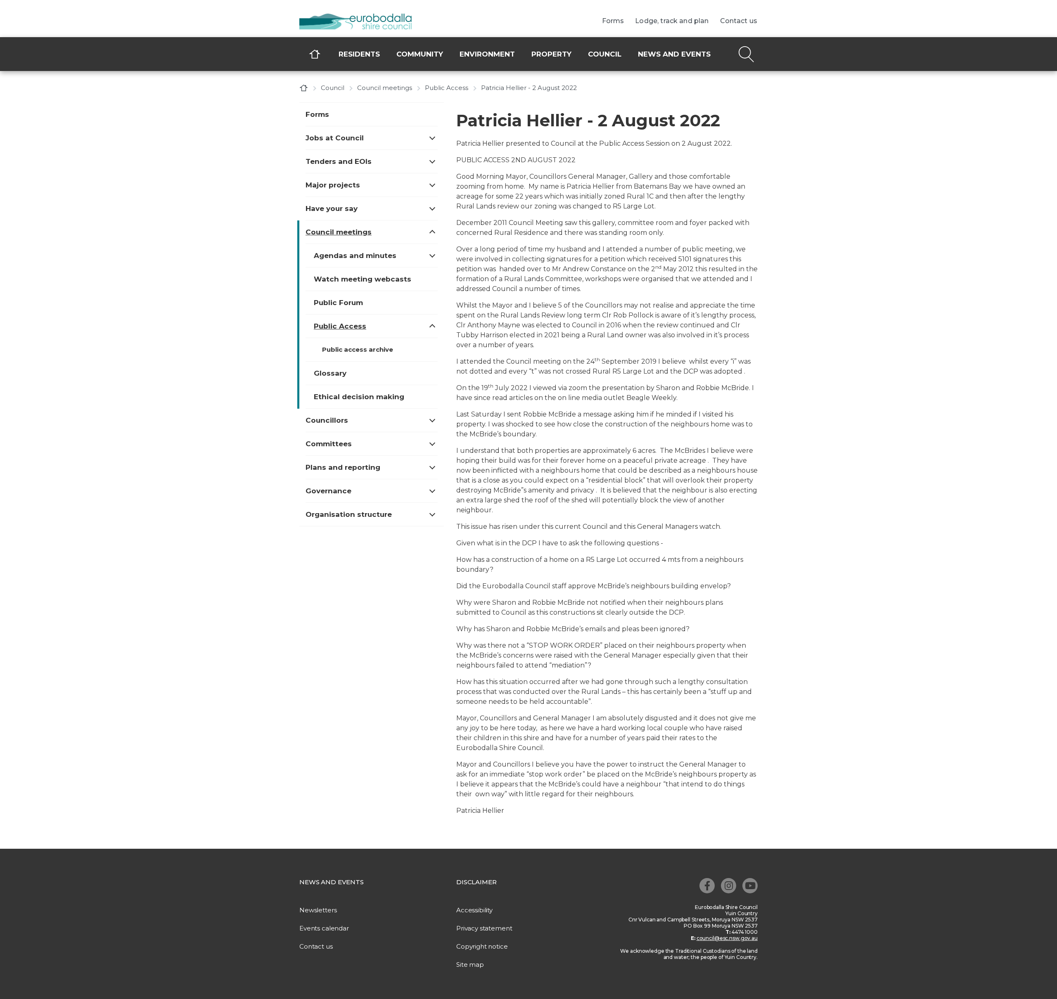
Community (419, 54)
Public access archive (357, 349)
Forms (613, 21)
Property (551, 54)
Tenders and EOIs (339, 161)
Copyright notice (482, 946)
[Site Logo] (361, 22)
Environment (487, 54)
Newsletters (318, 910)
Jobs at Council (335, 138)
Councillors (327, 420)
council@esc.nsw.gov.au (727, 938)
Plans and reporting (343, 467)
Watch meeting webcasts (362, 279)
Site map (470, 964)
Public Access (446, 88)
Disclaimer (476, 882)
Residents (359, 54)
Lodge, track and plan (672, 21)
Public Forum (338, 302)
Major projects (333, 185)
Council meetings (384, 88)
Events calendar (324, 928)
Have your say (332, 208)
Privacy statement (484, 928)
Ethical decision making (359, 397)
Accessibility (474, 910)
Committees (329, 444)
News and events (674, 54)
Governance (328, 491)
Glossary (330, 373)
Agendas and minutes (355, 255)
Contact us (739, 21)
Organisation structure (349, 514)
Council (604, 54)
